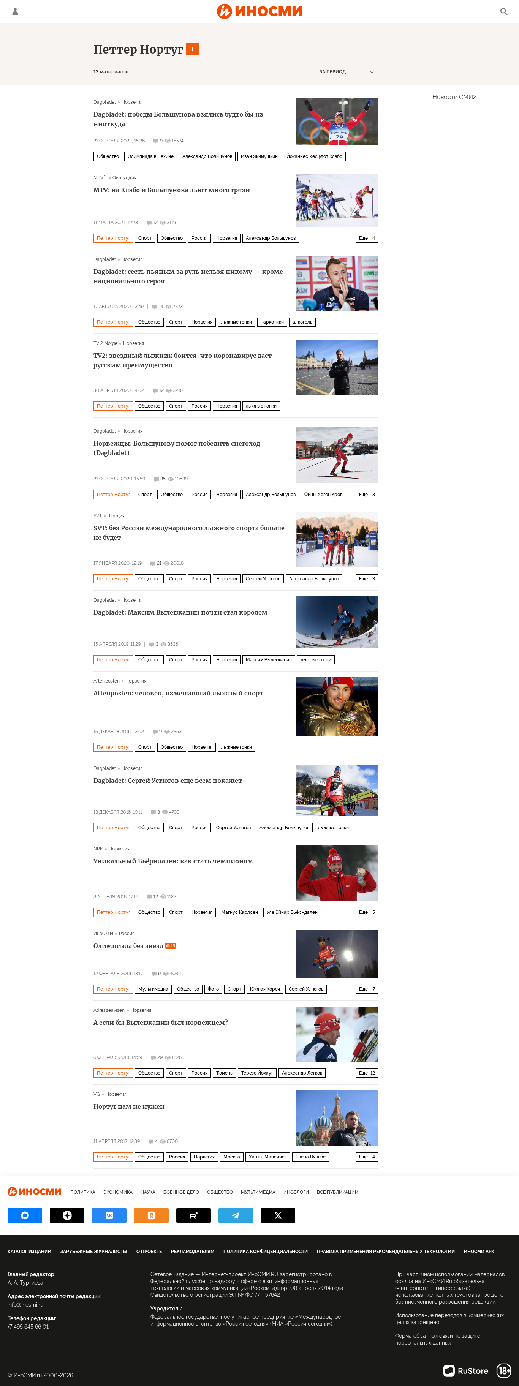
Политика (82, 1192)
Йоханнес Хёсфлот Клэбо (314, 156)
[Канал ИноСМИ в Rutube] (193, 1215)
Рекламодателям (192, 1251)
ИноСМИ (103, 933)
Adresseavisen (109, 1010)
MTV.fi (100, 177)
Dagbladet (104, 102)
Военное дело (181, 1192)
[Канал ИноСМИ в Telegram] (235, 1215)
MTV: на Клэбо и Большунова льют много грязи (171, 190)
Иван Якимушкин (259, 156)
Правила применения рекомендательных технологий (386, 1251)
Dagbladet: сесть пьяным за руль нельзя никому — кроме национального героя (188, 276)
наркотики (272, 322)
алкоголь (302, 322)
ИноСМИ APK (479, 1251)
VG (96, 1094)
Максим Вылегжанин (269, 659)
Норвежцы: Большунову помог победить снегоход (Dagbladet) (176, 448)
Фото (213, 989)
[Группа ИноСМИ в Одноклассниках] (151, 1215)
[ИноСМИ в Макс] (25, 1215)
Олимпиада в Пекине (151, 156)
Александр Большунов (207, 156)
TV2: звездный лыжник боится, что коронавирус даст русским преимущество (182, 360)
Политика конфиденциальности (265, 1251)
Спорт (145, 238)
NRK (98, 849)
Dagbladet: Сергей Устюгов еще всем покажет (167, 780)
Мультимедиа (153, 989)
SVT (97, 515)
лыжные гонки (236, 322)
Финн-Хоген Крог (323, 494)
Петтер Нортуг (138, 49)
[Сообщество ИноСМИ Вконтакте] (109, 1215)
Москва (231, 1157)
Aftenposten (106, 681)
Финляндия (124, 177)
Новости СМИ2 (454, 97)
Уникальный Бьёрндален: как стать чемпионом (173, 861)
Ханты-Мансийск (268, 1157)
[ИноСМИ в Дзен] (67, 1215)
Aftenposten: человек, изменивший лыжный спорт (178, 693)
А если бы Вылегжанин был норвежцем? (160, 1022)
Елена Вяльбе (311, 1157)
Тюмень (224, 1073)
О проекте (149, 1251)
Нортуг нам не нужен (129, 1106)
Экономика (118, 1192)
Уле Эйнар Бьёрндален (292, 912)
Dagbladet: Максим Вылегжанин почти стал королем (180, 612)
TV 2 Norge (105, 343)
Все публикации (337, 1192)
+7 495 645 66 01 (28, 1327)
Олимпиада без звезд (134, 946)
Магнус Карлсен (239, 912)
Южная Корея (265, 989)
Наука (148, 1192)
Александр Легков (302, 1073)
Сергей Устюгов (263, 579)
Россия (199, 238)
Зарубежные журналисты (93, 1251)
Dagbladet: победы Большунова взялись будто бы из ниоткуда (178, 119)
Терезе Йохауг (257, 1073)
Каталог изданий (29, 1251)
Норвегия (132, 102)
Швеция (116, 515)
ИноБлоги (296, 1192)
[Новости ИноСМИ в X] (278, 1215)
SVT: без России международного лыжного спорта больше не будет (189, 532)
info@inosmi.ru (25, 1305)
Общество (108, 156)
